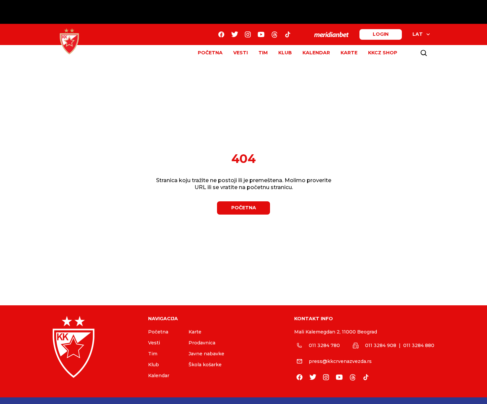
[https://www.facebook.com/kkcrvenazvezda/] (221, 34)
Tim (152, 354)
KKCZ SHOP (382, 53)
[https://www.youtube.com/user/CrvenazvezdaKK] (261, 34)
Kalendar (158, 376)
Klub (153, 365)
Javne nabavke (206, 354)
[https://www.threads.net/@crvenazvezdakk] (274, 34)
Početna (158, 332)
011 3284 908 (380, 345)
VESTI (240, 53)
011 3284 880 (418, 345)
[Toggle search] (423, 53)
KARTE (349, 53)
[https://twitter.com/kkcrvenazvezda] (234, 34)
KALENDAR (316, 53)
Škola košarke (205, 365)
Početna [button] (243, 208)
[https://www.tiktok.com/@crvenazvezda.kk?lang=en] (287, 34)
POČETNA (210, 53)
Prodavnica (202, 343)
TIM (263, 53)
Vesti (154, 343)
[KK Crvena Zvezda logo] (95, 347)
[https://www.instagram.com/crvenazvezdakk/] (248, 34)
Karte (195, 332)
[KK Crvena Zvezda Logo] (69, 41)
